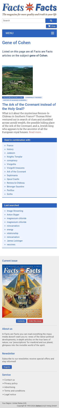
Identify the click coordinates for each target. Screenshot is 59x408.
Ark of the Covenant (16, 171)
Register (7, 367)
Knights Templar (14, 156)
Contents (21, 321)
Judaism (11, 153)
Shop (52, 26)
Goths (10, 194)
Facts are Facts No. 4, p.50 (13, 97)
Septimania (12, 175)
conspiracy (12, 160)
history (10, 149)
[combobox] (23, 20)
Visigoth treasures (15, 168)
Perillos (10, 190)
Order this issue (35, 321)
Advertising (9, 387)
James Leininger (15, 240)
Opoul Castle (13, 179)
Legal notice (10, 394)
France (10, 145)
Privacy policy (10, 383)
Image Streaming (15, 211)
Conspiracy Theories (33, 97)
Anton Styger (13, 214)
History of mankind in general (14, 100)
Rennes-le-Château (16, 183)
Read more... (36, 132)
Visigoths (11, 164)
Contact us (9, 380)
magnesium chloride (16, 218)
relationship (12, 233)
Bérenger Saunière (15, 186)
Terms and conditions (14, 390)
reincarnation (13, 226)
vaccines (11, 244)
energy (10, 229)
